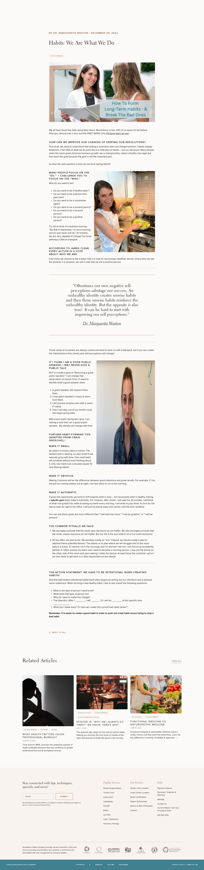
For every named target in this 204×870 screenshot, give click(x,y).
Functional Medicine (56, 56)
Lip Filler (107, 815)
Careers (133, 810)
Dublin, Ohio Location (139, 788)
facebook (80, 865)
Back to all (59, 632)
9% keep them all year (117, 133)
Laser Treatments (110, 819)
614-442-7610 (163, 815)
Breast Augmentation (112, 788)
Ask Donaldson (137, 717)
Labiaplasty (108, 801)
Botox (105, 810)
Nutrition (54, 730)
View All (177, 661)
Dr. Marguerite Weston (102, 324)
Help (159, 783)
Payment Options (164, 788)
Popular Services (111, 783)
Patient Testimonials (138, 801)
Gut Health (44, 730)
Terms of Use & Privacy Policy (39, 805)
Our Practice (136, 783)
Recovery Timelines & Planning (166, 793)
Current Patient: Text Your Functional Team (168, 809)
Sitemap (160, 799)
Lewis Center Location (139, 792)
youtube (110, 865)
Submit (64, 796)
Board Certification (138, 797)
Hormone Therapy (111, 823)
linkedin (98, 865)
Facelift (106, 806)
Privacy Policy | (179, 865)
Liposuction (108, 797)
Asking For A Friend (84, 713)
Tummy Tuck (108, 792)
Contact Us (162, 804)
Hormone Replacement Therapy (88, 717)
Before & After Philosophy (141, 806)
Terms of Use (192, 865)
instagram (123, 865)
